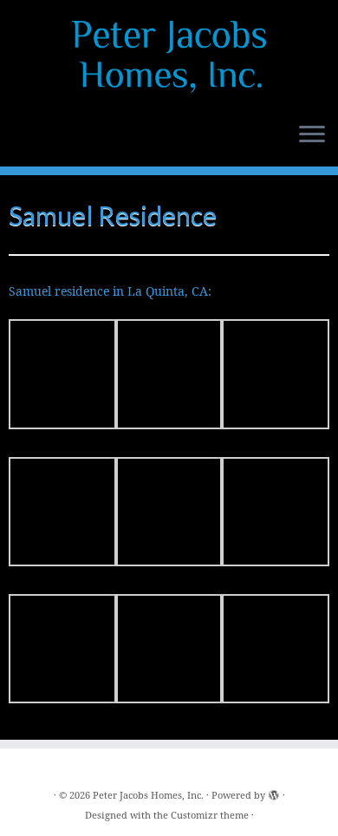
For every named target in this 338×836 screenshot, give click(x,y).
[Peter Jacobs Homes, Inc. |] (169, 56)
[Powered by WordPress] (274, 792)
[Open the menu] (312, 135)
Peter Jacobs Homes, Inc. (148, 794)
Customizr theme (210, 814)
